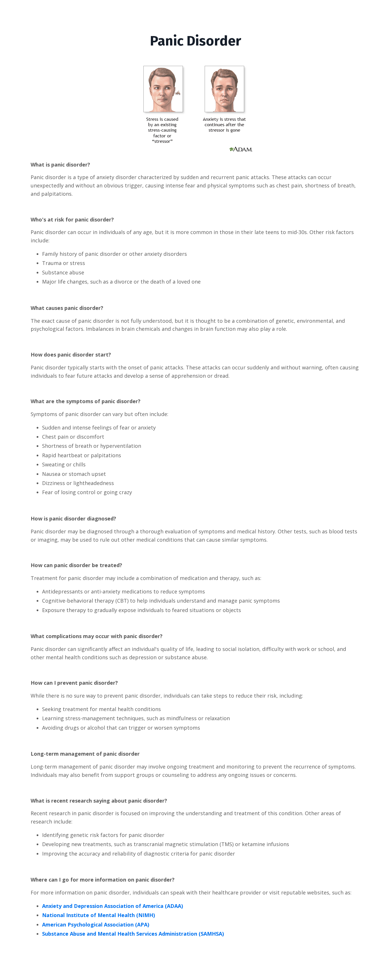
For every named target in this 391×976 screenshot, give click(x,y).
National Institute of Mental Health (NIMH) (98, 915)
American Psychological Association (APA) (95, 924)
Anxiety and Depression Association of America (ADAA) (112, 905)
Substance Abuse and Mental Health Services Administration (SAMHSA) (133, 933)
